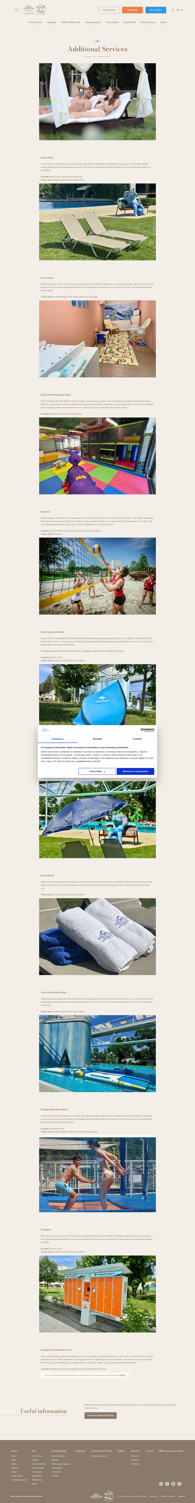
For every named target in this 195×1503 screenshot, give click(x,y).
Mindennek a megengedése (135, 771)
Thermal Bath (112, 22)
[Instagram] (161, 1484)
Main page (87, 56)
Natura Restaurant (58, 1456)
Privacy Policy (153, 1496)
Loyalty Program (17, 1476)
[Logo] (29, 10)
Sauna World (130, 22)
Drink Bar (55, 1460)
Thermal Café (56, 1472)
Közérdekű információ (168, 1496)
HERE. (122, 1375)
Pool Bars (55, 1476)
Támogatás (181, 1496)
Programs (51, 22)
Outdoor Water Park (70, 22)
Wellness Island (147, 22)
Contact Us (134, 1460)
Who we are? (135, 1456)
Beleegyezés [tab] (58, 739)
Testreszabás (95, 771)
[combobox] (180, 10)
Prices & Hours (35, 22)
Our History (135, 1464)
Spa (94, 56)
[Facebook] (167, 1484)
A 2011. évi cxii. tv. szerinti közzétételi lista (132, 1496)
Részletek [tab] (97, 739)
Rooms (14, 1456)
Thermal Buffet (57, 1468)
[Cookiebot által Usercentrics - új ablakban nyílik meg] (142, 730)
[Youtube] (173, 1484)
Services (14, 1464)
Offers (14, 1460)
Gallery (163, 22)
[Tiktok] (179, 1484)
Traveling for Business (19, 1480)
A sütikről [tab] (137, 739)
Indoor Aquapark (93, 22)
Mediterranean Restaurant (61, 1464)
